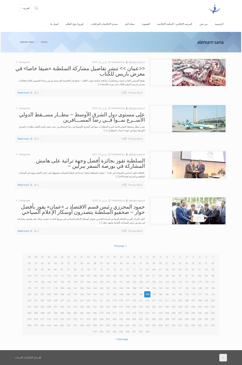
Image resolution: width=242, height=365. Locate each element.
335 (114, 325)
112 (55, 275)
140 (62, 282)
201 (42, 294)
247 (121, 306)
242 (154, 306)
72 (127, 269)
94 (173, 275)
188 (128, 294)
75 (108, 269)
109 (75, 275)
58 (29, 263)
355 (108, 331)
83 (55, 269)
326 (173, 325)
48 (95, 263)
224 (82, 300)
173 (36, 288)
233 (213, 306)
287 (49, 313)
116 (29, 275)
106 (95, 275)
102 (121, 275)
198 (62, 294)
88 (213, 275)
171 (49, 288)
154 (160, 288)
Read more (23, 92)
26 (49, 257)
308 (101, 319)
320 (213, 325)
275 (128, 313)
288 (42, 313)
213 (154, 300)
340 (82, 325)
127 (147, 282)
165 (88, 288)
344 (55, 325)
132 (114, 282)
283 (75, 313)
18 (101, 257)
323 (193, 325)
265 (193, 313)
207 (193, 300)
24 (62, 257)
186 (141, 294)
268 (173, 313)
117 (213, 282)
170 (55, 288)
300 (154, 319)
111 (62, 275)
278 (108, 313)
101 (128, 275)
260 (36, 306)
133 (108, 282)
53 (62, 263)
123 (173, 282)
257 (55, 306)
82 (62, 269)
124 (167, 282)
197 (69, 294)
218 (121, 300)
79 (81, 269)
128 (141, 282)
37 (167, 263)
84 (49, 269)
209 (180, 300)
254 (75, 306)
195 (82, 294)
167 (75, 288)
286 (55, 313)
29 (29, 257)
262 (213, 313)
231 (36, 300)
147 (206, 288)
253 (82, 306)
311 (82, 319)
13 (134, 257)
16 (114, 257)
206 (200, 300)
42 (134, 263)
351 (134, 331)
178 (193, 294)
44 (121, 263)
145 (29, 282)
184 (154, 294)
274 (134, 313)
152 (173, 288)
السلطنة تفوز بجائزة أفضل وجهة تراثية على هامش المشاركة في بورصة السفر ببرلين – (90, 163)
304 (128, 319)
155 (154, 288)
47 (101, 263)
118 (206, 282)
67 (160, 269)
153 (167, 288)
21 (81, 257)
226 (69, 300)
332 (134, 325)
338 (95, 325)
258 (49, 306)
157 (141, 288)
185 (147, 294)
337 (101, 325)
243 (147, 306)
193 (95, 294)
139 (69, 282)
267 (180, 313)
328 (160, 325)
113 (49, 275)
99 (140, 275)
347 (36, 325)
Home (44, 42)
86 (36, 269)
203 (29, 294)
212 (160, 300)
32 (199, 263)
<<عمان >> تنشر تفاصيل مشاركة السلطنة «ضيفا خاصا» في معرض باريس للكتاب (80, 71)
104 (108, 275)
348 (29, 325)
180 (180, 294)
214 (147, 300)
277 (114, 313)
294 (193, 319)
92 (186, 275)
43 (127, 263)
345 (49, 325)
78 (88, 269)
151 (180, 288)
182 (167, 294)
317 (42, 319)
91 (193, 275)
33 (193, 263)
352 (128, 331)
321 (206, 325)
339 (88, 325)
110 (69, 275)
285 (62, 313)
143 (42, 282)
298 (167, 319)
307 (108, 319)
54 (55, 263)
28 (36, 257)
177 (200, 294)
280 (95, 313)
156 (147, 288)
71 (134, 269)
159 (128, 288)
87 (29, 269)
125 (160, 282)
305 (121, 319)
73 (121, 269)
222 (95, 300)
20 (88, 257)
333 (128, 325)
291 (213, 319)
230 (42, 300)
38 (160, 263)
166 (82, 288)
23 (68, 257)
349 (147, 331)
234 (206, 306)
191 (108, 294)
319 (29, 319)
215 (141, 300)
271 (154, 313)
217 (128, 300)
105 (101, 275)
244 (141, 306)
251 (95, 306)
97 (154, 275)
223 (88, 300)
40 (147, 263)
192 (101, 294)
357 (95, 331)
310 (88, 319)
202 (36, 294)
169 (62, 288)
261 (29, 306)
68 (154, 269)
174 (29, 288)
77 (95, 269)
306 (114, 319)
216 (134, 300)
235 (200, 306)
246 (128, 306)
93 (180, 275)
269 (167, 313)
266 (186, 313)
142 (49, 282)
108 (82, 275)
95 (167, 275)
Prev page (119, 246)
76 (101, 269)
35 (180, 263)
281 (88, 313)
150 (186, 288)
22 (75, 257)
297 (173, 319)
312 (75, 319)
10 (154, 257)
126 (154, 282)
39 (154, 263)
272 (147, 313)
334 (121, 325)
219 (114, 300)
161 (114, 288)
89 (206, 275)
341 (75, 325)
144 (36, 282)
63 (186, 269)
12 (140, 257)
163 (101, 288)
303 (134, 319)
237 (186, 306)
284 (69, 313)
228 (55, 300)
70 (140, 269)
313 (69, 319)
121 (186, 282)
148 (200, 288)
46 (108, 263)
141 (55, 282)
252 (88, 306)
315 (55, 319)
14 (127, 257)
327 (167, 325)
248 (114, 306)
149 (193, 288)
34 (186, 263)
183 (160, 294)
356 (101, 331)
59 (213, 269)
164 (95, 288)
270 (160, 313)
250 (101, 306)
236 (193, 306)
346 (42, 325)
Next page (122, 339)
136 (88, 282)
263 (206, 313)
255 (69, 306)
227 (62, 300)
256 (62, 306)
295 (186, 319)
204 (213, 300)
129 (134, 282)
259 (42, 306)
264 (200, 313)
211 (167, 300)
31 (206, 263)
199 (55, 294)
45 (114, 263)
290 (29, 313)
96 (160, 275)
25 (55, 257)
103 (114, 275)
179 (186, 294)
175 (213, 294)
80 (75, 269)
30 (213, 263)
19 (95, 257)
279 (101, 313)
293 (200, 319)
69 (147, 269)
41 (140, 263)
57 (36, 263)
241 (160, 306)
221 (101, 300)
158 (134, 288)
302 (141, 319)
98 (147, 275)
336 (108, 325)
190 (114, 294)
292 (206, 319)
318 (36, 319)
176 (206, 294)
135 (95, 282)
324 (186, 325)
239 (173, 306)
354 (114, 331)
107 (88, 275)
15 (121, 257)
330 (147, 325)
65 (173, 269)
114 (42, 275)
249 (108, 306)
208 (186, 300)
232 (29, 300)
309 (95, 319)
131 (121, 282)
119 (200, 282)
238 (180, 306)
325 (180, 325)
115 (36, 275)
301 (147, 319)
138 (75, 282)
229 (49, 300)
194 (88, 294)
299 (160, 319)
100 (134, 275)
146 (213, 288)
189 (121, 294)
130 (128, 282)
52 (68, 263)
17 (108, 257)
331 (141, 325)
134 (101, 282)
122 (180, 282)
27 (42, 257)
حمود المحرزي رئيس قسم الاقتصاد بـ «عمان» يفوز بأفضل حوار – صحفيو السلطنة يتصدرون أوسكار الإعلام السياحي (83, 209)
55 (49, 263)
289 (36, 313)
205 (206, 300)
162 (108, 288)
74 (114, 269)
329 (154, 325)
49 (88, 263)
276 (121, 313)
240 (167, 306)
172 (42, 288)
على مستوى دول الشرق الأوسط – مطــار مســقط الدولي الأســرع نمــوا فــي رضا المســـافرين (82, 117)
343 (62, 325)
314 (62, 319)
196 (75, 294)
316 (49, 319)
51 (75, 263)
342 (69, 325)
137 (82, 282)
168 (69, 288)
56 (42, 263)
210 (173, 300)
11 (147, 257)
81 (68, 269)
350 (141, 331)
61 (199, 269)
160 (121, 288)
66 (167, 269)
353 (121, 331)
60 (206, 269)
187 (134, 294)
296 (180, 319)
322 (200, 325)
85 (42, 269)
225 (75, 300)
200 (49, 294)
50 (81, 263)
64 (180, 269)
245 (134, 306)
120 (193, 282)
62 (193, 269)
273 (141, 313)
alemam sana (135, 62)
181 (173, 294)
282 (82, 313)
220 (108, 300)
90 (199, 275)
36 (173, 263)
